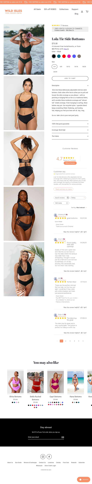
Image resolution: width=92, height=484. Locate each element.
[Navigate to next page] (83, 341)
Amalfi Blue (59, 56)
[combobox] (78, 197)
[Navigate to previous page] (57, 341)
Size (53, 62)
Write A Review (70, 163)
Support (75, 9)
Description (55, 85)
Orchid (69, 56)
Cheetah (79, 56)
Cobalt (74, 56)
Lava (64, 56)
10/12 (68, 66)
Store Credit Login (50, 466)
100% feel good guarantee (60, 124)
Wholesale (39, 466)
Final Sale (66, 462)
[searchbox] (60, 197)
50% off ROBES (50, 9)
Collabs (58, 462)
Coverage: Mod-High (58, 130)
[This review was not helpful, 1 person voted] (85, 271)
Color (56, 51)
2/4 (54, 66)
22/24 (55, 72)
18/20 (84, 66)
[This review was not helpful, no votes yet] (84, 232)
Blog (76, 14)
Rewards (73, 462)
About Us (10, 462)
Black (54, 56)
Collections (64, 9)
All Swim (37, 9)
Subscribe (82, 462)
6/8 (61, 66)
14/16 (76, 66)
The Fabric (55, 136)
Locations (51, 462)
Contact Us (42, 462)
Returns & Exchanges (30, 462)
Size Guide (18, 462)
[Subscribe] (62, 437)
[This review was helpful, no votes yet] (81, 232)
